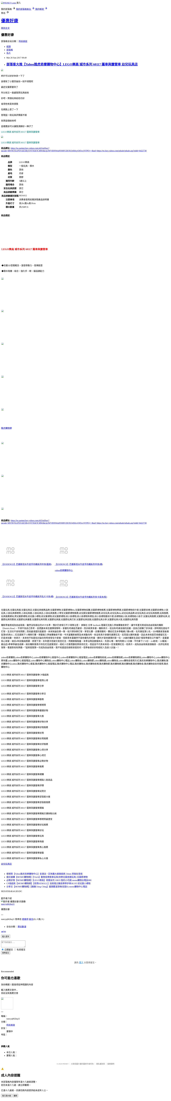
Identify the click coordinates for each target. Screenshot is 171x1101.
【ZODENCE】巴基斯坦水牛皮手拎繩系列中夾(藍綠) (26, 564)
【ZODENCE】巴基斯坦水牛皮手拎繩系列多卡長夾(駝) (81, 597)
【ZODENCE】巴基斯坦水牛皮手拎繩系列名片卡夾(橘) (27, 596)
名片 (8, 53)
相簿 (8, 47)
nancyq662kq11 (8, 904)
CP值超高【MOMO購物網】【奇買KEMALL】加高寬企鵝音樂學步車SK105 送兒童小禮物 (48, 883)
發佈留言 (5, 953)
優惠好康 (9, 20)
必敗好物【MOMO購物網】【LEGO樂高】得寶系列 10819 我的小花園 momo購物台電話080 (48, 880)
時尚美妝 (23, 41)
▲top (3, 931)
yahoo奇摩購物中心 (64, 570)
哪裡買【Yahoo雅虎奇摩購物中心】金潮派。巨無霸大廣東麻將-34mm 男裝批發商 (44, 874)
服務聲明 (110, 1064)
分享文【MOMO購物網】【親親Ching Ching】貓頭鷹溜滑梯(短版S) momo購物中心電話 (46, 886)
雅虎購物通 (6, 428)
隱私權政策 (100, 1064)
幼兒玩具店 (6, 864)
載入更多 (5, 937)
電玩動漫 (22, 927)
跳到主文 (5, 28)
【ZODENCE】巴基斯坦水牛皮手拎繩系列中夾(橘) (79, 564)
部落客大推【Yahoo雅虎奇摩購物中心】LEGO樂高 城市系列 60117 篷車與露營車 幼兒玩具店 (72, 64)
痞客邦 (25, 919)
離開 (15, 1096)
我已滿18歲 (6, 1096)
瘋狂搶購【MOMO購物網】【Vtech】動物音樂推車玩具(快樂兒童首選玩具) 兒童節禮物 (47, 877)
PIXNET (66, 1064)
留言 (31, 919)
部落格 (9, 50)
